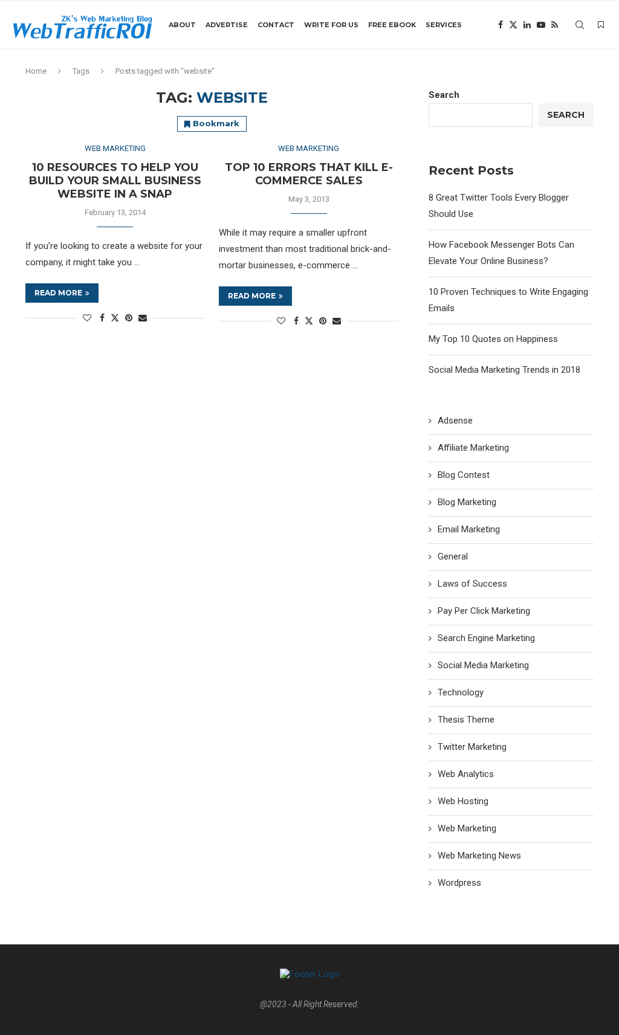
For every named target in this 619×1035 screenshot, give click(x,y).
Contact (276, 25)
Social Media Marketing (483, 665)
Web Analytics (466, 774)
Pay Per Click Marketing (484, 610)
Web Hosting (463, 801)
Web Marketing (467, 828)
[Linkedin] (527, 25)
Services (444, 25)
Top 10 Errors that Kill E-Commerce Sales (309, 174)
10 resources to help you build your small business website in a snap (115, 181)
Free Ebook (392, 25)
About (182, 25)
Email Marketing (469, 529)
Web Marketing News (479, 855)
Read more (58, 292)
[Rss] (554, 25)
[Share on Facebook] (102, 318)
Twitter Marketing (472, 746)
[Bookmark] (601, 25)
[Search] (580, 25)
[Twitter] (513, 25)
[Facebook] (500, 25)
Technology (461, 692)
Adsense (455, 420)
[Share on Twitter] (115, 317)
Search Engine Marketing (486, 638)
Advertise (227, 25)
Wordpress (459, 882)
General (453, 556)
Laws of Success (472, 583)
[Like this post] (87, 318)
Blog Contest (464, 474)
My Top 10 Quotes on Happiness (493, 339)
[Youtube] (541, 25)
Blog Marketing (467, 502)
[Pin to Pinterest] (128, 318)
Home (36, 71)
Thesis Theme (466, 719)
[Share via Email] (142, 318)
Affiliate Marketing (473, 447)
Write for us (331, 25)
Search (444, 94)
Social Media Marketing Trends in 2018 (504, 369)
